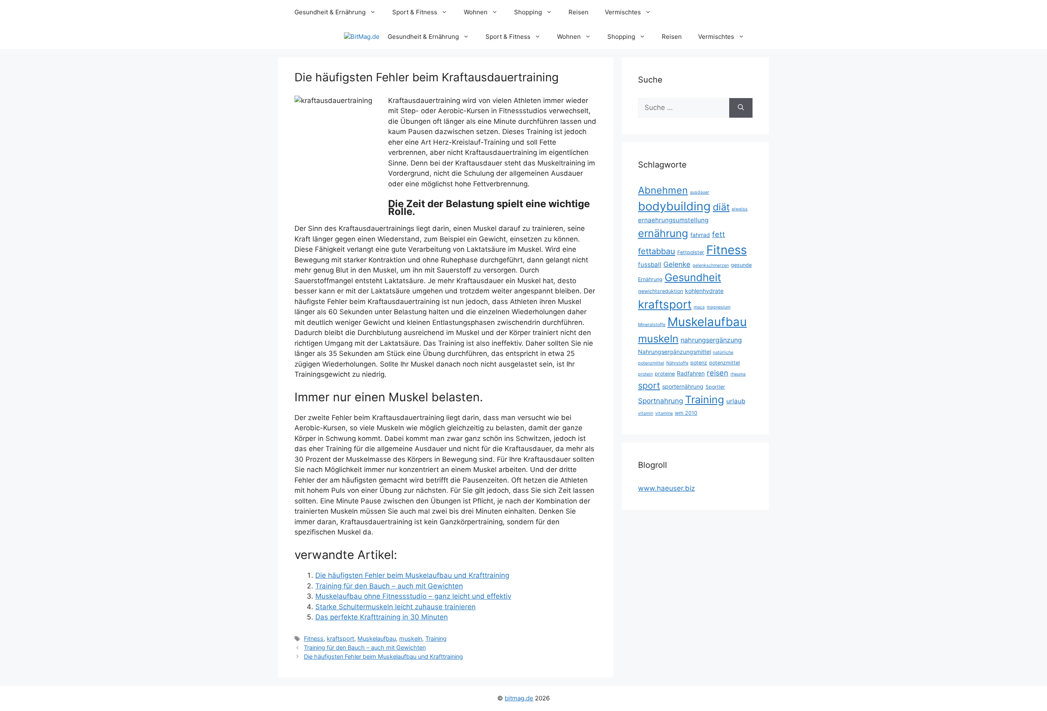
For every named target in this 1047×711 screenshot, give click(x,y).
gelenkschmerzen (710, 265)
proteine (665, 374)
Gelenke (676, 264)
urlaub (735, 401)
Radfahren (691, 373)
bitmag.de (519, 698)
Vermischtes (623, 12)
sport (649, 385)
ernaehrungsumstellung (673, 220)
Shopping (528, 12)
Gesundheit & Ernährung (330, 12)
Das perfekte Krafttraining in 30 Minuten (381, 617)
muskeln (410, 638)
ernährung (663, 233)
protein (645, 374)
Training (436, 638)
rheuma (738, 374)
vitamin (645, 413)
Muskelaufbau (376, 638)
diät (721, 207)
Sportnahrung (660, 400)
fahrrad (700, 234)
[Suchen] (741, 108)
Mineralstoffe (651, 324)
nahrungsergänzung (711, 340)
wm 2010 (686, 413)
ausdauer (699, 192)
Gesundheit (693, 277)
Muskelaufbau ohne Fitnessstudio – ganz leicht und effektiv (413, 596)
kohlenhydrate (704, 290)
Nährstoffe (677, 363)
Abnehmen (663, 190)
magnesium (718, 307)
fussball (649, 264)
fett (718, 234)
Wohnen (476, 12)
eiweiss (740, 209)
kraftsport (340, 638)
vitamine (664, 413)
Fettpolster (690, 252)
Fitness (314, 638)
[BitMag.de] (362, 37)
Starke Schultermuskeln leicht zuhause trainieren (395, 607)
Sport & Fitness (414, 12)
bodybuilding (674, 206)
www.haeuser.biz (666, 488)
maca (699, 307)
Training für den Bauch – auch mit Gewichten (389, 586)
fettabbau (656, 251)
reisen (717, 373)
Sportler (715, 387)
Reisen (578, 12)
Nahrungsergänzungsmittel (674, 351)
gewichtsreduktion (660, 291)
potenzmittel (724, 363)
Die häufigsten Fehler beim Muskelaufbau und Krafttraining (412, 575)
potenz (698, 363)
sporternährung (682, 386)
